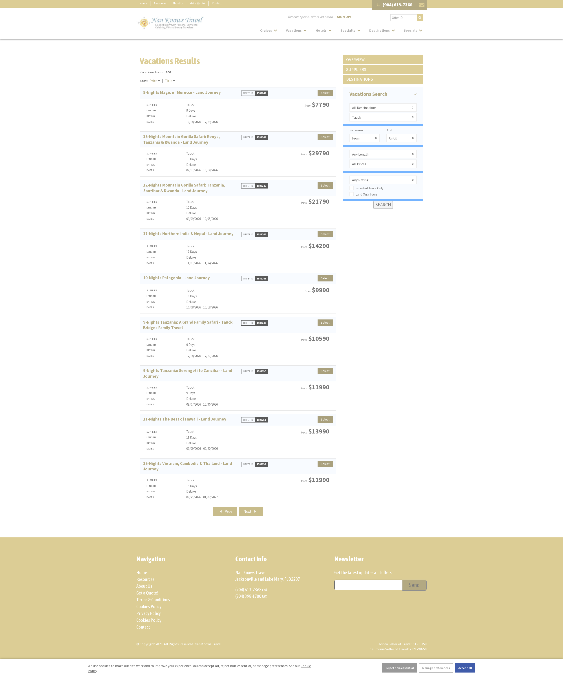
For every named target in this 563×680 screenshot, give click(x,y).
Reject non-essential (400, 668)
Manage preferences (436, 668)
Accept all (465, 668)
